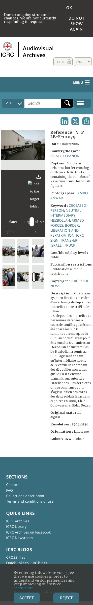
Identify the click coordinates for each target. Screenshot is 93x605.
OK (69, 7)
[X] (75, 121)
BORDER (72, 225)
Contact (12, 484)
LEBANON (71, 155)
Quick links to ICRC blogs (26, 562)
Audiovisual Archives (38, 51)
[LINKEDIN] (64, 121)
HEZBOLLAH (60, 220)
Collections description (25, 495)
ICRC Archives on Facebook (28, 532)
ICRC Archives (17, 521)
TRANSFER (68, 240)
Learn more (23, 588)
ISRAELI (56, 245)
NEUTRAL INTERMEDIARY (65, 213)
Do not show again (76, 23)
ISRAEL (56, 155)
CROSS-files (15, 557)
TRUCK (69, 245)
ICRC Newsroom (19, 537)
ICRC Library (16, 526)
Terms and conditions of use (30, 501)
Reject (66, 598)
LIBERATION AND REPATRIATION (64, 233)
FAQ (9, 490)
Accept (26, 598)
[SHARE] (86, 121)
